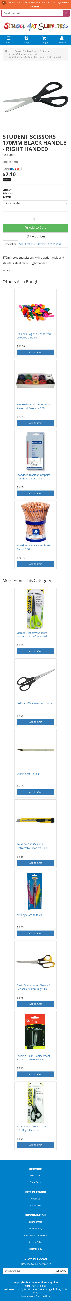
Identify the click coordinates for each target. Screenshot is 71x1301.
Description (10, 244)
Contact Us (35, 1205)
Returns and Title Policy (35, 1235)
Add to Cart (37, 227)
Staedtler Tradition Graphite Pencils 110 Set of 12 (33, 476)
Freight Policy (35, 1248)
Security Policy (35, 1242)
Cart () (44, 42)
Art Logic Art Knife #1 (29, 915)
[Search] (67, 13)
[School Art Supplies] (35, 24)
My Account (35, 1175)
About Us (35, 1198)
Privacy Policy (35, 1228)
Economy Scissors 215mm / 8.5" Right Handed (33, 1128)
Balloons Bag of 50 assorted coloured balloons (34, 335)
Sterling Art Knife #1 (29, 773)
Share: (7, 168)
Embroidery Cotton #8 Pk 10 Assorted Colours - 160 (34, 406)
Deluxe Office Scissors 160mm (35, 703)
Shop (26, 42)
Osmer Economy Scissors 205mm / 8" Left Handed (32, 634)
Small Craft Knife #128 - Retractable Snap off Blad (32, 846)
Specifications (27, 244)
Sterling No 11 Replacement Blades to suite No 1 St (33, 1057)
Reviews (42, 244)
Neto (47, 1296)
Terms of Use (35, 1221)
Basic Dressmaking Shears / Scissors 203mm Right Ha (33, 987)
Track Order (36, 1182)
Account (62, 42)
